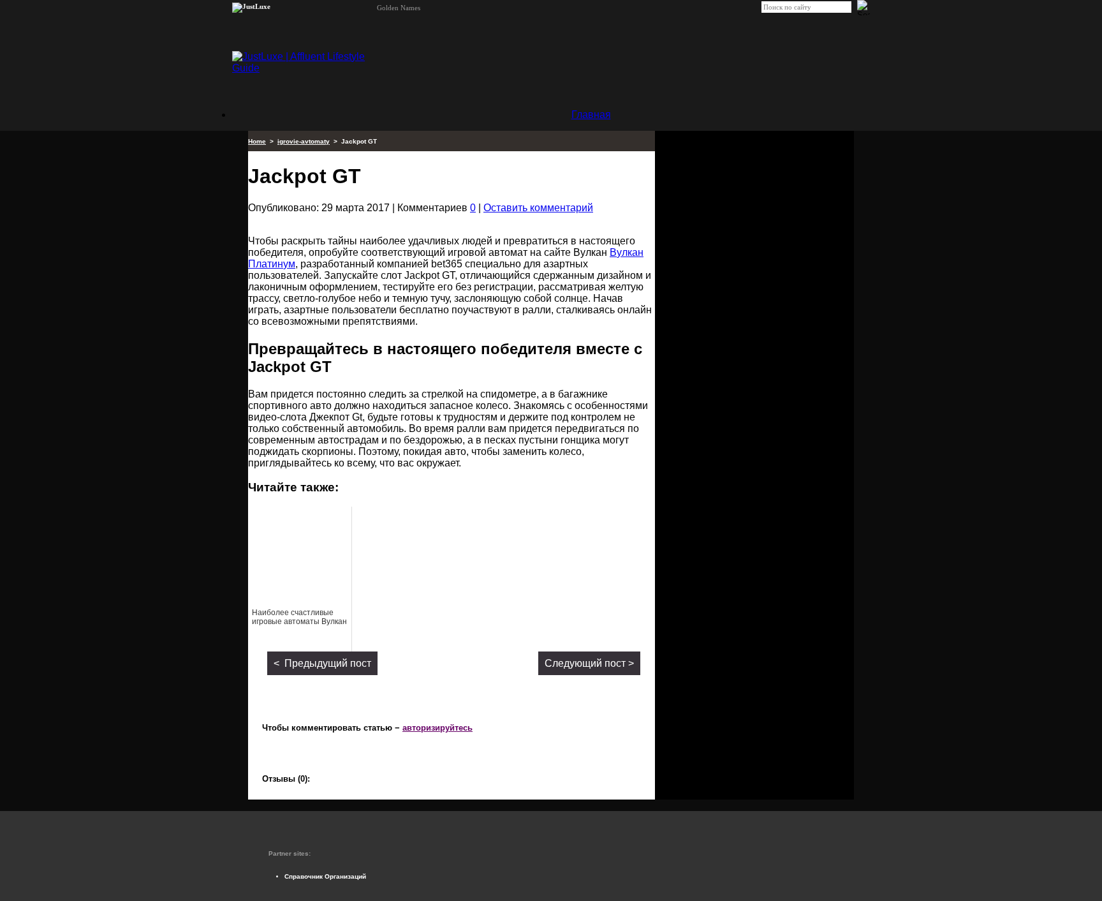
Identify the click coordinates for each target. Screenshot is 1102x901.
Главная (591, 114)
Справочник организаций (325, 876)
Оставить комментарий (538, 207)
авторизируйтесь (437, 728)
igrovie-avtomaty (303, 141)
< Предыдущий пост (322, 663)
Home (257, 141)
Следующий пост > (589, 663)
